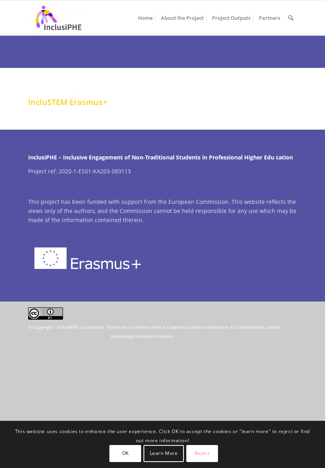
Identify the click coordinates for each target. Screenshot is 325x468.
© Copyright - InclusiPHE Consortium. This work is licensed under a (97, 327)
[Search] (290, 17)
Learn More (164, 453)
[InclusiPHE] (58, 17)
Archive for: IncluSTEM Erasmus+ (100, 49)
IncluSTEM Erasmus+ (67, 102)
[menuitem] (145, 17)
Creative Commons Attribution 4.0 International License (223, 327)
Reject (202, 453)
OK (125, 453)
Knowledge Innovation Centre (141, 336)
